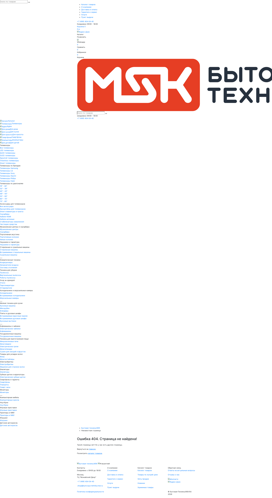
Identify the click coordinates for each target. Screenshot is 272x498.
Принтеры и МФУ (7, 415)
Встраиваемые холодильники (12, 295)
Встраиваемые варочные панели (14, 316)
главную (92, 449)
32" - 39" (3, 189)
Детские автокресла (8, 425)
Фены (2, 357)
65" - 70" (3, 199)
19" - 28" (3, 186)
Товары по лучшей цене (148, 475)
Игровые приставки (8, 410)
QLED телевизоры (7, 153)
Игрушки (3, 420)
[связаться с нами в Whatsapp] (78, 39)
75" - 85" (3, 201)
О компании (86, 7)
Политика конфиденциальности (90, 492)
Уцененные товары (145, 487)
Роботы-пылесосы (7, 278)
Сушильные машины (8, 255)
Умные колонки (6, 239)
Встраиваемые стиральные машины (15, 252)
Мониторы (4, 392)
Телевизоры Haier (7, 181)
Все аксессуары (6, 206)
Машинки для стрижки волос (12, 367)
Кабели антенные (7, 219)
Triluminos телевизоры (9, 160)
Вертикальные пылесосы (10, 275)
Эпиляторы (4, 372)
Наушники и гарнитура (9, 245)
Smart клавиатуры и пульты (11, 211)
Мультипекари (6, 349)
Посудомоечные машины (10, 336)
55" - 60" (3, 196)
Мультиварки (5, 344)
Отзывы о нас (173, 475)
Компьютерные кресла (9, 400)
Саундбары (4, 214)
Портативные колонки (9, 237)
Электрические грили (9, 346)
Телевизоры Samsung (9, 168)
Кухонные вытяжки (8, 321)
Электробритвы (6, 364)
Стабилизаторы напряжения (12, 222)
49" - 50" (3, 194)
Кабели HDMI (5, 217)
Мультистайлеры (7, 359)
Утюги (2, 283)
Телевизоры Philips (8, 178)
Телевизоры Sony (7, 173)
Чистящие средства (8, 224)
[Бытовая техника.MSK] (87, 463)
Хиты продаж (143, 479)
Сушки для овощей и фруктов (13, 351)
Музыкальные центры (9, 229)
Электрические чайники (10, 329)
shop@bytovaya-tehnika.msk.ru (90, 486)
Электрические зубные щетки (12, 377)
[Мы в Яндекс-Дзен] (83, 32)
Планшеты (4, 385)
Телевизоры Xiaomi (8, 176)
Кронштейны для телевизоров (13, 209)
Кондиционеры (6, 262)
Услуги (84, 15)
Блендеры (4, 311)
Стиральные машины (9, 250)
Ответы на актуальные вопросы (181, 470)
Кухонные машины (8, 306)
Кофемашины (5, 331)
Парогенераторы (7, 285)
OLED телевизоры (7, 155)
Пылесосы (4, 273)
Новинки (141, 483)
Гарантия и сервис (89, 12)
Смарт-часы (5, 387)
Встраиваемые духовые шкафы (13, 318)
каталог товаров (95, 453)
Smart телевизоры (8, 163)
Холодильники (6, 293)
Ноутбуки (4, 405)
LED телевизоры (7, 150)
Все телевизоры (7, 148)
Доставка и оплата (89, 9)
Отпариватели (6, 288)
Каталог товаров (88, 4)
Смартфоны (5, 382)
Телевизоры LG (6, 171)
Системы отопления (8, 267)
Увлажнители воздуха (9, 265)
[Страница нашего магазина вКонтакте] (173, 479)
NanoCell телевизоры (9, 158)
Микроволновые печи (9, 341)
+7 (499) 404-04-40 (85, 21)
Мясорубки (4, 308)
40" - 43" (3, 191)
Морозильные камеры (9, 298)
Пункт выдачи (87, 17)
